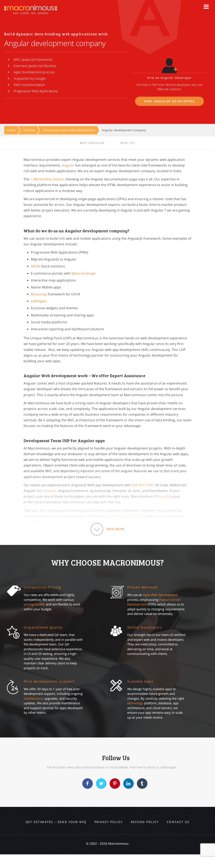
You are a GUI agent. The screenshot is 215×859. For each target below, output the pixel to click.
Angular (68, 165)
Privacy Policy (108, 822)
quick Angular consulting (126, 516)
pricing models (34, 604)
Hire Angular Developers (169, 101)
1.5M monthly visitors (47, 179)
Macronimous (97, 521)
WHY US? (128, 143)
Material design (83, 273)
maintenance (33, 698)
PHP (150, 485)
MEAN (35, 266)
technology (135, 703)
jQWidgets (39, 301)
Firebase (49, 490)
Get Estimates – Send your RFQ (56, 822)
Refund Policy (145, 822)
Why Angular (92, 143)
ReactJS (163, 496)
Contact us (178, 822)
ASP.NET (138, 485)
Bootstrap (39, 294)
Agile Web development (160, 595)
